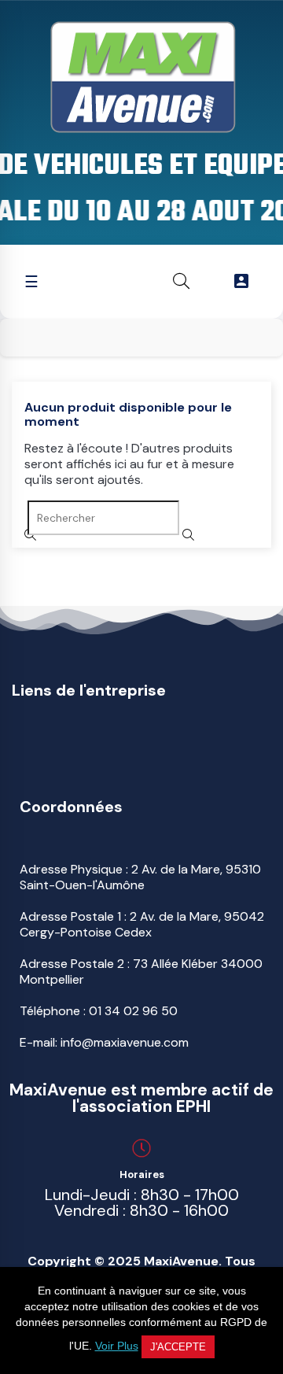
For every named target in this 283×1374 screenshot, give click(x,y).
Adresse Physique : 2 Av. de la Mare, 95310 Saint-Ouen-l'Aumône (140, 877)
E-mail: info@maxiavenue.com (104, 1042)
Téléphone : (99, 1011)
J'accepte (178, 1347)
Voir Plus (116, 1345)
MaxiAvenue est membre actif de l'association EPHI (141, 1098)
